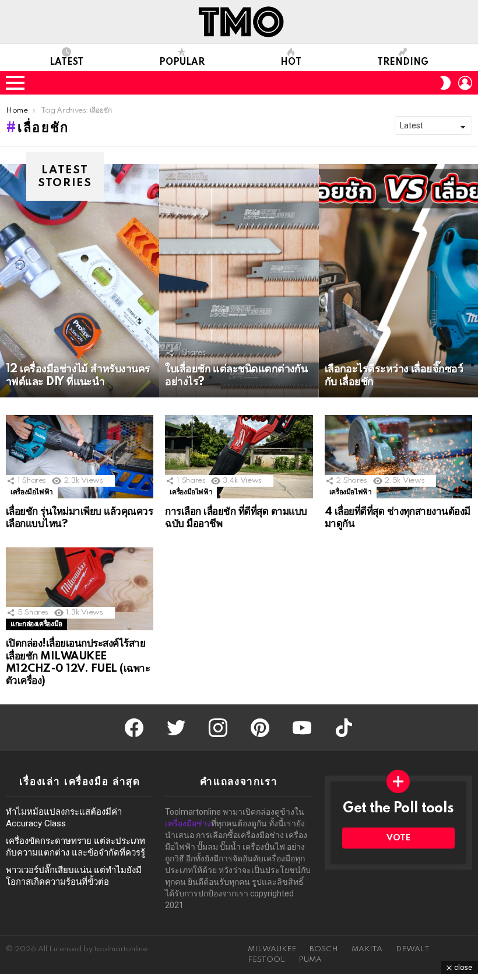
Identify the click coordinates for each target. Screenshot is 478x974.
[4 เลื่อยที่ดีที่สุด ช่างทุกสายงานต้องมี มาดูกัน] (398, 456)
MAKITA (367, 949)
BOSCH (324, 949)
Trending (402, 62)
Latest (66, 62)
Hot (290, 62)
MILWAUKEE (272, 949)
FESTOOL (266, 959)
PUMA (310, 959)
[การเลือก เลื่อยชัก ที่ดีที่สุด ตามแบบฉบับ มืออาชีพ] (238, 456)
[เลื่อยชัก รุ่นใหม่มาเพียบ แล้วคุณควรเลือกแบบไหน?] (79, 456)
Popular (182, 62)
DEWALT (413, 949)
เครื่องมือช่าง (188, 823)
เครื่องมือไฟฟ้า (31, 492)
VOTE (398, 838)
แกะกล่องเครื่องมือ (36, 624)
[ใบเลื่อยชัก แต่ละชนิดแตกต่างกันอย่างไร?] (238, 280)
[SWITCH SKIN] (445, 83)
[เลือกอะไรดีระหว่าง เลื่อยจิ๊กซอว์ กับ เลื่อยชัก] (398, 280)
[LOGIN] (465, 83)
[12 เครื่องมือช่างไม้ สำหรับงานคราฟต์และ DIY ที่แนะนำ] (79, 280)
